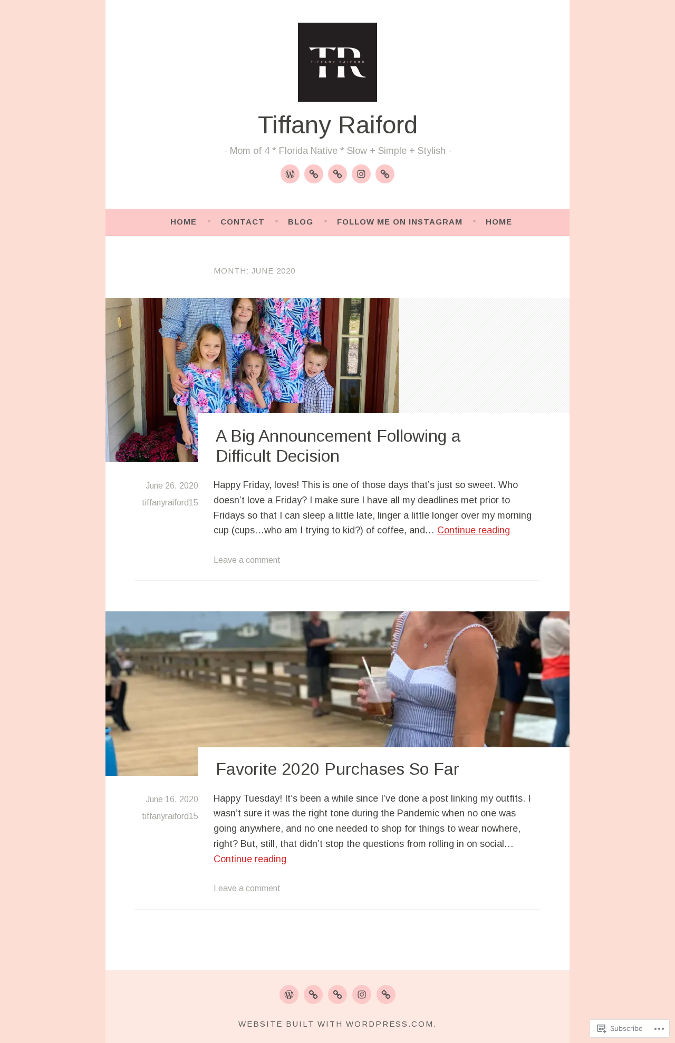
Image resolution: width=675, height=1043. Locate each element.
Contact (242, 221)
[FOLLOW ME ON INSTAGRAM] (361, 994)
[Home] (290, 174)
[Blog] (337, 174)
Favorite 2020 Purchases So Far (337, 769)
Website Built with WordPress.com (335, 1023)
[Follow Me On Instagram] (361, 174)
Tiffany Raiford (338, 125)
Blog (300, 221)
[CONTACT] (313, 994)
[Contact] (313, 174)
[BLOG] (337, 994)
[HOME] (289, 994)
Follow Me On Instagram (399, 221)
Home (183, 221)
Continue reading (473, 530)
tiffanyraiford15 (170, 502)
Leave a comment (247, 559)
